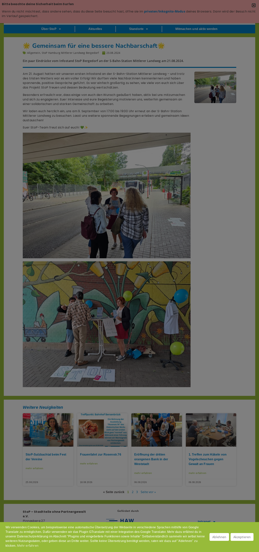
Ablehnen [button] (219, 537)
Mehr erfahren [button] (27, 545)
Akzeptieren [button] (242, 537)
